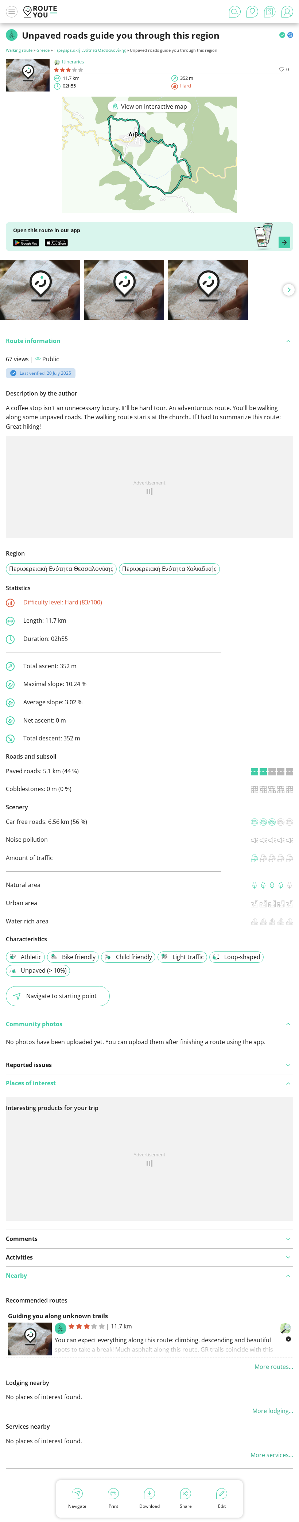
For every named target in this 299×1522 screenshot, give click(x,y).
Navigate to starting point (61, 996)
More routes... (274, 1367)
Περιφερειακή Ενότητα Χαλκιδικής (169, 569)
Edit (222, 1506)
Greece (43, 50)
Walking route (19, 50)
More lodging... (272, 1411)
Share (186, 1506)
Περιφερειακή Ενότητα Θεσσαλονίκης (90, 50)
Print (113, 1506)
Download (149, 1506)
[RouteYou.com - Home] (40, 11)
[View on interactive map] (149, 208)
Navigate (77, 1506)
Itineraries (73, 61)
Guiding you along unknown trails (58, 1316)
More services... (272, 1455)
